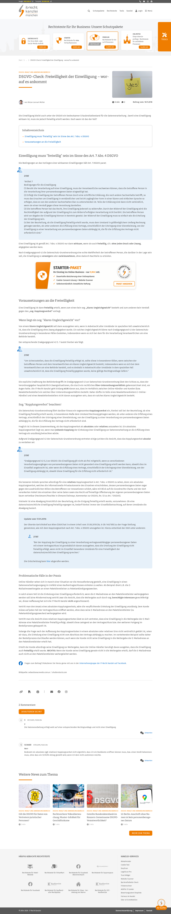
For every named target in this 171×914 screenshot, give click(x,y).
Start (20, 60)
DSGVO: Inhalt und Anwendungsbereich (34, 72)
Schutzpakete (98, 11)
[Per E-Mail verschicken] (51, 692)
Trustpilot (43, 1)
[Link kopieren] (21, 692)
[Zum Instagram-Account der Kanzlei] (66, 692)
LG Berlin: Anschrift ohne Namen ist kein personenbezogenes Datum (136, 817)
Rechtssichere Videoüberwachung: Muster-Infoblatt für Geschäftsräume (67, 817)
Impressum (139, 911)
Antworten (148, 733)
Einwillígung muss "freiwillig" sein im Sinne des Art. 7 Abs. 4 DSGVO (57, 136)
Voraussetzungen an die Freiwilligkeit (43, 142)
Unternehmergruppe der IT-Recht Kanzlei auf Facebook (102, 663)
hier (48, 561)
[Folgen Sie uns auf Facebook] (151, 1)
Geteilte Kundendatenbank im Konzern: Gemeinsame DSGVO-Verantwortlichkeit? (102, 817)
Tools (122, 11)
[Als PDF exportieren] (29, 692)
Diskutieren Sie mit (31, 711)
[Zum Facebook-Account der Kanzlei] (59, 692)
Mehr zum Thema (141, 833)
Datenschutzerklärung (124, 911)
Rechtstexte (112, 11)
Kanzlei (130, 11)
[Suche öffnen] (89, 11)
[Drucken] (37, 692)
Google (26, 1)
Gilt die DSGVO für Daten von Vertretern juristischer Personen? (33, 817)
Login (140, 11)
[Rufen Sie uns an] (140, 1)
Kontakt (149, 911)
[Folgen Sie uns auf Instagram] (148, 1)
